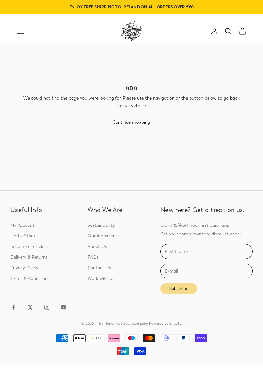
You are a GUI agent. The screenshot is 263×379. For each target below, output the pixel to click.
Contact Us (99, 267)
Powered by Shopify (165, 324)
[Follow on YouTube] (63, 307)
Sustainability (101, 225)
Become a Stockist (29, 246)
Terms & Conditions (29, 278)
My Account (22, 225)
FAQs (93, 257)
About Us (97, 246)
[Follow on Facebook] (13, 307)
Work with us (101, 278)
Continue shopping (131, 122)
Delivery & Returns (28, 257)
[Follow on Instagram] (47, 307)
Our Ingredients (103, 236)
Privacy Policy (24, 267)
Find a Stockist (25, 236)
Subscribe (178, 288)
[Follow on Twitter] (30, 307)
